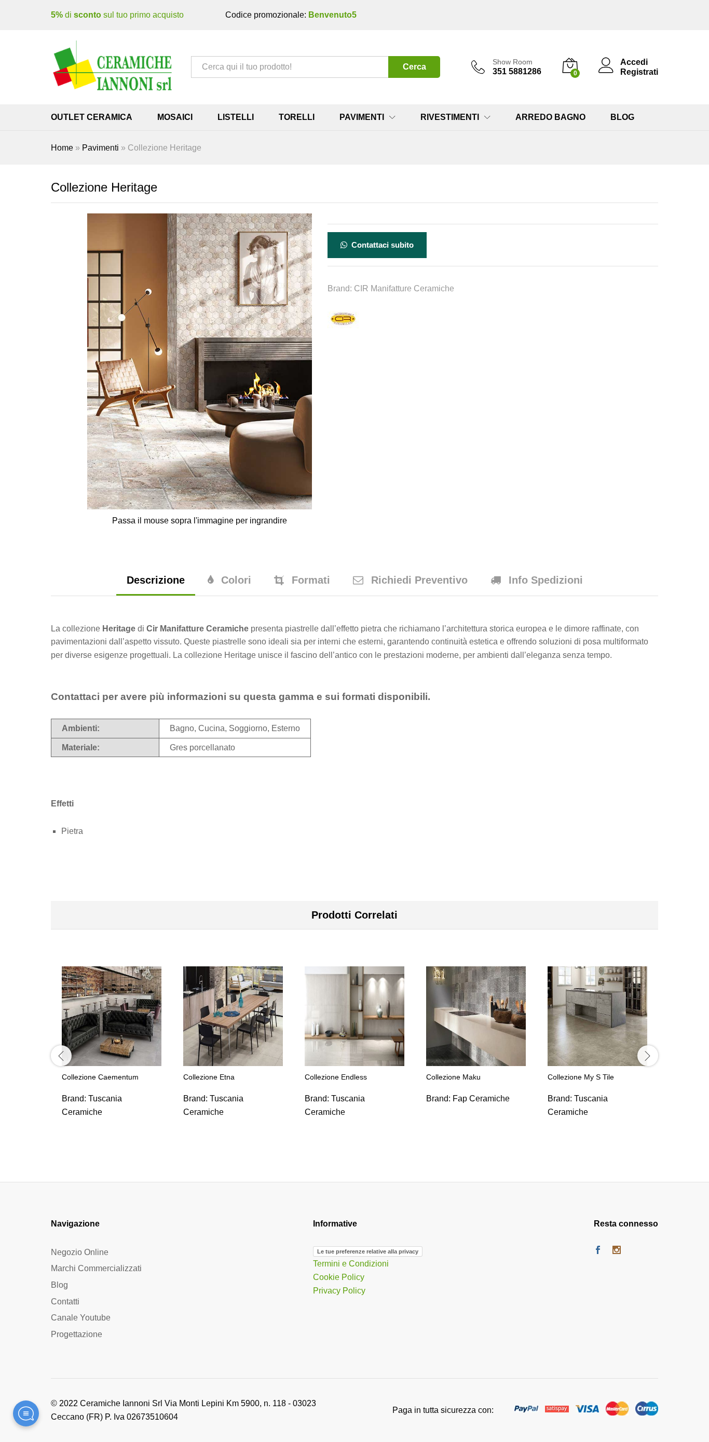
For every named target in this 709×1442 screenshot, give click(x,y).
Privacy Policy (339, 1290)
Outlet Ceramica (91, 117)
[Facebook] (598, 1251)
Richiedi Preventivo (419, 580)
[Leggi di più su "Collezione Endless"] (354, 1060)
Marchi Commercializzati (96, 1268)
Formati (311, 580)
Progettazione (76, 1334)
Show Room (513, 62)
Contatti (65, 1301)
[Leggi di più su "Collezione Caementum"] (111, 1060)
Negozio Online (79, 1252)
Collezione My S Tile (581, 1077)
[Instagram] (616, 1251)
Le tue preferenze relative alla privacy (367, 1251)
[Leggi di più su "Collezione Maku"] (476, 1060)
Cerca (414, 66)
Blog (622, 117)
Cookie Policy (338, 1277)
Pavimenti (100, 147)
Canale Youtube (81, 1317)
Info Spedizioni (546, 580)
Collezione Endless (336, 1077)
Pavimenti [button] (361, 117)
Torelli (297, 117)
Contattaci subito (381, 244)
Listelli (235, 117)
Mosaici (175, 117)
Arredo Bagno (550, 117)
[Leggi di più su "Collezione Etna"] (233, 1060)
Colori (236, 580)
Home (62, 147)
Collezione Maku (453, 1077)
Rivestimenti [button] (449, 117)
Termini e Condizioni (351, 1263)
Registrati (639, 72)
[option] (111, 1054)
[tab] (155, 585)
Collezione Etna (209, 1077)
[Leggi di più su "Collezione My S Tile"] (597, 1060)
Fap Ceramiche (481, 1098)
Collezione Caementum (100, 1077)
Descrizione (156, 580)
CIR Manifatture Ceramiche (404, 288)
